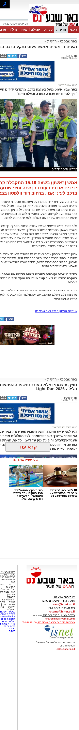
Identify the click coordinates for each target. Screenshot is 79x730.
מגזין (24, 29)
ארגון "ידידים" (65, 85)
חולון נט (11, 628)
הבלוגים (10, 587)
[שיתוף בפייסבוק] (22, 57)
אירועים (11, 606)
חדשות (61, 29)
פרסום (11, 631)
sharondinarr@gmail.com (60, 618)
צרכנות (11, 594)
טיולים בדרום (8, 621)
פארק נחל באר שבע (61, 427)
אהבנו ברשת (8, 604)
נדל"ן (13, 29)
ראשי (73, 29)
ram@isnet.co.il (64, 604)
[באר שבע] (54, 25)
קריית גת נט (9, 626)
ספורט (48, 29)
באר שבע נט (68, 41)
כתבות (12, 584)
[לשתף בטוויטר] (12, 57)
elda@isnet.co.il (66, 649)
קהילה (35, 29)
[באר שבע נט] (52, 588)
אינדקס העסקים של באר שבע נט (56, 311)
